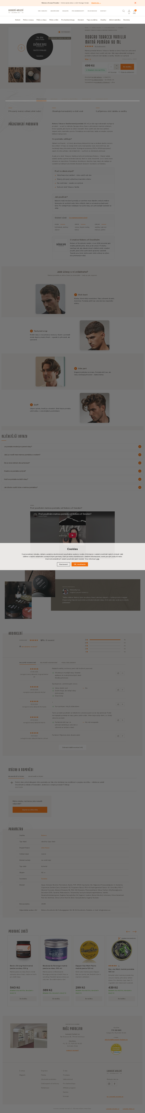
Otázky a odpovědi (70, 99)
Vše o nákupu (42, 11)
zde (97, 559)
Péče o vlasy (41, 20)
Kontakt (103, 11)
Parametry (86, 99)
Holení (17, 20)
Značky (103, 20)
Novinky (126, 20)
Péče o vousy (28, 20)
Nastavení (63, 564)
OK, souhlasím (80, 564)
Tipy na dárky (92, 20)
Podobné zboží (102, 99)
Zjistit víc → (96, 3)
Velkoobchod (92, 11)
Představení (41, 99)
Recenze (54, 99)
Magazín (65, 11)
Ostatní (81, 20)
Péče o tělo (53, 20)
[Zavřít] (135, 2)
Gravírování (55, 11)
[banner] (15, 11)
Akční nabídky (114, 20)
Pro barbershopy (78, 11)
